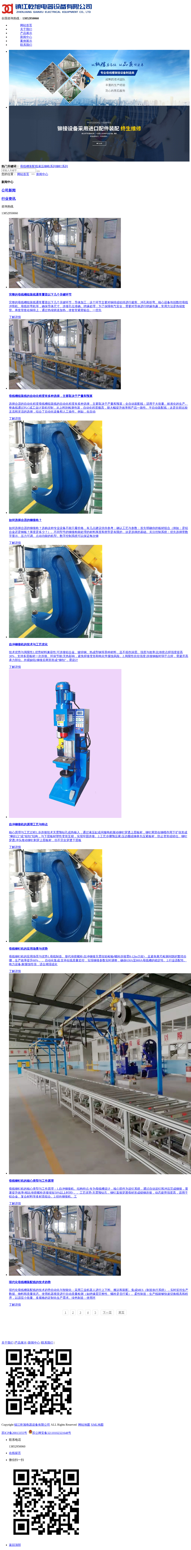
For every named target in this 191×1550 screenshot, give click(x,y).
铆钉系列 (62, 166)
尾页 (121, 1312)
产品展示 (26, 33)
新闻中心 (26, 37)
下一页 (107, 1312)
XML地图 (97, 1424)
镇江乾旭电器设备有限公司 (32, 1424)
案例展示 (26, 40)
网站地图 (84, 1424)
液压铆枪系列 (47, 166)
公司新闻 (8, 190)
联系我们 (26, 44)
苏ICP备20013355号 (14, 1432)
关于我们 (26, 29)
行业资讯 (8, 199)
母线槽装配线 (29, 166)
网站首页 (26, 25)
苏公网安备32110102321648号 (51, 1432)
